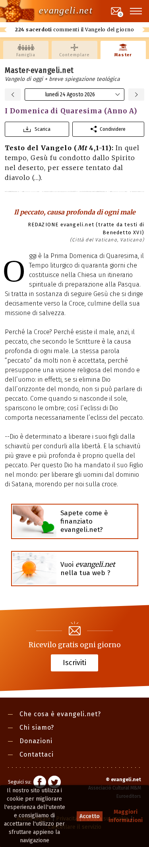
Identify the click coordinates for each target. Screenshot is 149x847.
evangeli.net (66, 10)
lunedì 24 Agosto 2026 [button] (70, 94)
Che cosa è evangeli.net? (60, 714)
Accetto (89, 816)
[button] (136, 11)
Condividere (113, 129)
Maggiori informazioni (125, 816)
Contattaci (36, 754)
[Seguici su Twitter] (54, 783)
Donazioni (35, 741)
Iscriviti (74, 662)
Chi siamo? (36, 727)
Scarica (42, 129)
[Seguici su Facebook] (39, 783)
